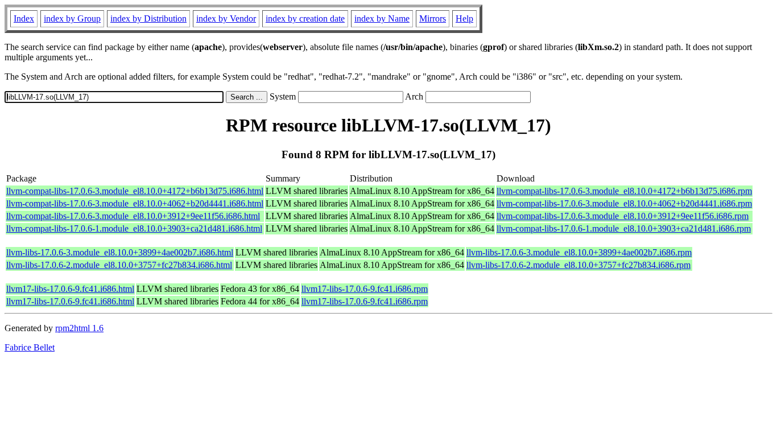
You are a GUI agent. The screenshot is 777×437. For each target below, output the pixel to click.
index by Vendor (226, 18)
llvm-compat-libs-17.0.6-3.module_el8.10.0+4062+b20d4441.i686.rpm (624, 203)
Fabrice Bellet (30, 347)
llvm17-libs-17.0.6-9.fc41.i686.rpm (364, 289)
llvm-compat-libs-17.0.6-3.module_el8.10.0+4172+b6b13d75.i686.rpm (624, 191)
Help (464, 18)
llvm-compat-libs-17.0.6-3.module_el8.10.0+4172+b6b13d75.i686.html (134, 191)
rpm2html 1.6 (79, 328)
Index (24, 18)
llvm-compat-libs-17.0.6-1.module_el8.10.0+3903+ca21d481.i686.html (134, 228)
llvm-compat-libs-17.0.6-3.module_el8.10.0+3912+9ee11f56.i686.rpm (623, 216)
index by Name (382, 18)
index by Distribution (148, 18)
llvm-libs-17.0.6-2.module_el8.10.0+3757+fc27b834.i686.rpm (578, 265)
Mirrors (432, 18)
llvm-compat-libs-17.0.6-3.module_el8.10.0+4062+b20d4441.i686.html (134, 203)
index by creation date (305, 18)
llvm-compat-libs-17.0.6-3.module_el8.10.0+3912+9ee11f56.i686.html (133, 216)
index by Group (72, 18)
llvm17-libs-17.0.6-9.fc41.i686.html (70, 289)
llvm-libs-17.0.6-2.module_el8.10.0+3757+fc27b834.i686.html (119, 265)
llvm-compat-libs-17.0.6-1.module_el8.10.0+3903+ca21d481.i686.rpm (624, 228)
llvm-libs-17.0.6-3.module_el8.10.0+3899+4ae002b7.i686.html (119, 252)
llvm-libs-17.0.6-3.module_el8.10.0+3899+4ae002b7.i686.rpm (579, 252)
